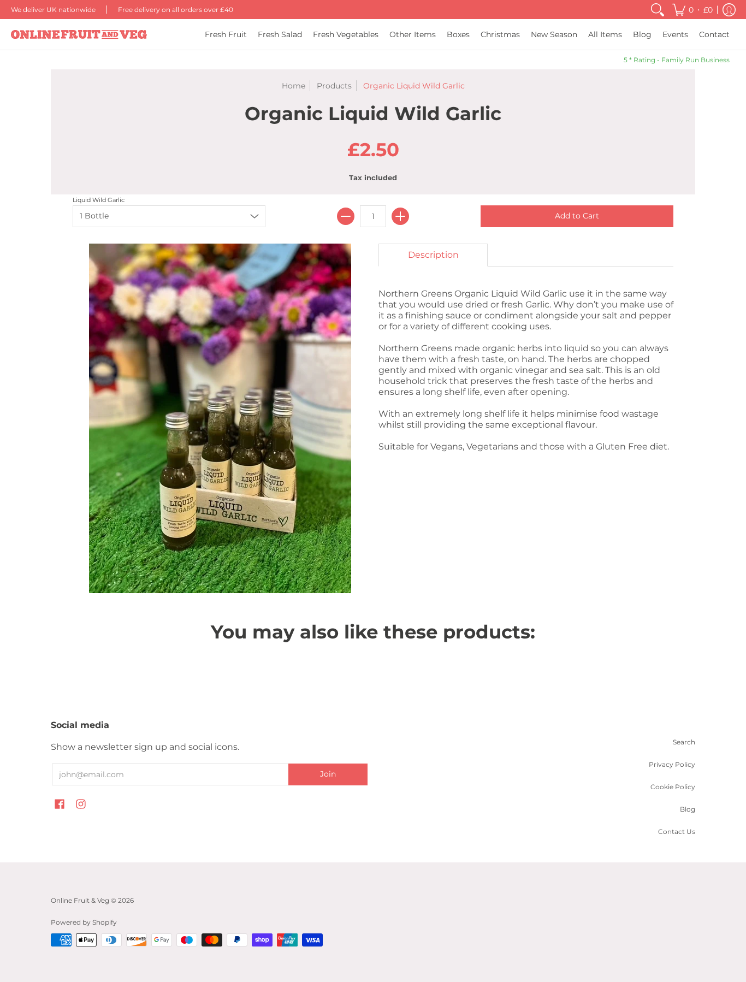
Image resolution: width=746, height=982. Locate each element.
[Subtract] (345, 216)
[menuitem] (657, 9)
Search (684, 742)
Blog (687, 809)
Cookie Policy (672, 787)
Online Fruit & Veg (80, 900)
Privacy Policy (672, 764)
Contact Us (676, 831)
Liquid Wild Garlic (99, 200)
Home (293, 86)
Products (334, 86)
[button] (692, 9)
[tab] (433, 255)
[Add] (400, 216)
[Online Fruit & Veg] (79, 34)
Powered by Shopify (84, 922)
